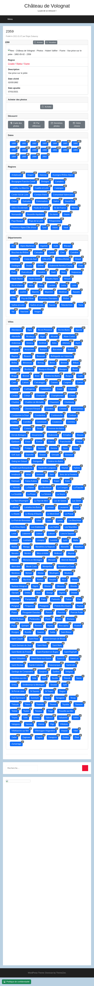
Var (14, 311)
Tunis (81, 304)
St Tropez (50, 690)
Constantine (41, 414)
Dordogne (17, 265)
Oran (39, 592)
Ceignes (72, 388)
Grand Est (70, 200)
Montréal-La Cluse (67, 565)
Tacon (48, 697)
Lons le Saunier (68, 533)
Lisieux (40, 533)
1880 (15, 142)
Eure (14, 271)
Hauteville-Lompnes (47, 467)
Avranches (30, 349)
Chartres (16, 401)
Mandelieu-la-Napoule (46, 546)
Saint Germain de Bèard (55, 638)
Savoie (53, 304)
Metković (59, 552)
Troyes (15, 717)
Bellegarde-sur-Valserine (62, 355)
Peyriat (81, 605)
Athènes (66, 342)
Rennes (39, 625)
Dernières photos (58, 124)
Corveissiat (42, 421)
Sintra (15, 684)
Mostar (41, 572)
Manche (36, 291)
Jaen (52, 473)
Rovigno (16, 631)
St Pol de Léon (19, 690)
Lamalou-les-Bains (33, 506)
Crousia (16, 427)
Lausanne (65, 506)
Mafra (76, 539)
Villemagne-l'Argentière (46, 730)
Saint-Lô (61, 657)
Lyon (66, 539)
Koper (57, 480)
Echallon (68, 434)
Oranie (67, 213)
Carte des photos (17, 124)
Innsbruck (17, 473)
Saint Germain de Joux (22, 644)
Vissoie (65, 730)
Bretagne (46, 181)
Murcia (75, 207)
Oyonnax (16, 598)
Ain (14, 245)
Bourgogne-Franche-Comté (24, 181)
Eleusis (81, 434)
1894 (15, 156)
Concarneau (78, 408)
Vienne (42, 723)
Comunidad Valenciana (64, 194)
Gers (64, 271)
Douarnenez (38, 434)
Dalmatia (27, 200)
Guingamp (38, 460)
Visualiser (52, 42)
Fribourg (16, 447)
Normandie (17, 213)
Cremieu (72, 421)
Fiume (27, 64)
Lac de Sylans (61, 500)
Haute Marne (18, 278)
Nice (65, 579)
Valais (55, 227)
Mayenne (49, 291)
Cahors (26, 381)
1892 (66, 149)
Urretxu (37, 717)
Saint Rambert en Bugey (48, 651)
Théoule (16, 703)
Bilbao (76, 362)
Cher (63, 251)
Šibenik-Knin (67, 304)
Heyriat (65, 467)
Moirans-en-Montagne (33, 559)
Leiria (64, 284)
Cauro (60, 388)
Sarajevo (43, 671)
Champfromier (58, 395)
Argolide (44, 245)
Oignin (36, 585)
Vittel (76, 730)
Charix (73, 395)
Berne (53, 362)
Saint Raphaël (71, 651)
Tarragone (61, 697)
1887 (15, 149)
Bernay (41, 362)
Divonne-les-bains (56, 427)
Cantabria (60, 181)
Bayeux (16, 355)
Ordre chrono (77, 124)
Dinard (78, 258)
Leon (50, 519)
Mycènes (28, 579)
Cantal (52, 251)
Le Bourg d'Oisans (34, 513)
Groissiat (69, 454)
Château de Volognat (47, 6)
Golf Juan (16, 454)
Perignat (16, 605)
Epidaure (16, 441)
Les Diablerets (38, 526)
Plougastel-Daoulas (32, 611)
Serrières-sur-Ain (20, 677)
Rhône (67, 297)
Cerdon (16, 395)
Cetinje (28, 395)
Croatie (11, 64)
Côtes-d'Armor (64, 258)
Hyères (78, 467)
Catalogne (59, 187)
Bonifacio (29, 368)
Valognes (16, 723)
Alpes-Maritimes (28, 245)
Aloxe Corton (70, 335)
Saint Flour (34, 638)
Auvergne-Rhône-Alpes (64, 174)
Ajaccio (80, 329)
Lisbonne (27, 533)
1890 (45, 149)
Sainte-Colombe (37, 664)
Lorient (15, 539)
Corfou (15, 421)
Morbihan (64, 291)
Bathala (72, 349)
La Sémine (47, 493)
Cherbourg (70, 401)
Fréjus (80, 441)
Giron (76, 447)
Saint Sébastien (19, 657)
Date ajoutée (14, 88)
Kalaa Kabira (31, 480)
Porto (59, 618)
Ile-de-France (60, 207)
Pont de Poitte (77, 611)
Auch (79, 342)
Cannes (55, 381)
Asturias (44, 174)
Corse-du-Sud (31, 258)
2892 (45, 156)
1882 (35, 142)
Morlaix (29, 572)
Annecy (30, 342)
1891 (56, 149)
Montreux (16, 572)
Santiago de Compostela (23, 671)
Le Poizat (70, 513)
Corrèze (16, 258)
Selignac (70, 671)
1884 (56, 142)
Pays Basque (18, 220)
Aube (56, 245)
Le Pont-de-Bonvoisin (22, 519)
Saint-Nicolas (18, 664)
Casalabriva (47, 388)
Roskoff (78, 625)
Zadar (15, 736)
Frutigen (29, 447)
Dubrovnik (53, 434)
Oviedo (75, 592)
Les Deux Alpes (19, 526)
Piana (15, 611)
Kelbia (46, 480)
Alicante (55, 335)
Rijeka (19, 64)
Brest (38, 375)
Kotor (68, 480)
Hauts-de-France (42, 207)
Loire (75, 284)
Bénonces (28, 362)
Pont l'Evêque (18, 618)
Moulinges (54, 572)
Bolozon (16, 368)
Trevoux (39, 710)
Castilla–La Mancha (21, 187)
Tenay (73, 697)
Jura (41, 284)
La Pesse (32, 493)
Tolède (15, 710)
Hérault (68, 278)
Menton (28, 552)
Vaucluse (25, 311)
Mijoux (15, 559)
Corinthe (27, 421)
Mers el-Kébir (43, 552)
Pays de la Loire (37, 220)
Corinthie (75, 251)
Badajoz (44, 349)
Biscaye (68, 245)
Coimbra (50, 408)
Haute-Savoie (35, 278)
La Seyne (62, 493)
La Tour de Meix (42, 500)
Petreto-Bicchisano (63, 605)
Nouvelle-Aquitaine (36, 213)
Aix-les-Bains (64, 329)
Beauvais (42, 355)
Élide (81, 265)
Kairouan (16, 480)
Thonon (54, 703)
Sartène (57, 671)
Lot (14, 291)
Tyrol (45, 227)
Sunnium (35, 697)
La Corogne (63, 487)
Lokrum (52, 533)
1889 (35, 149)
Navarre (77, 291)
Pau (79, 598)
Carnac (81, 381)
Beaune (28, 355)
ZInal (78, 736)
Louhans (28, 539)
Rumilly (29, 631)
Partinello (56, 598)
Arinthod (43, 342)
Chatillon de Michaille (35, 401)
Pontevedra (35, 618)
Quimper (25, 625)
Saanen (41, 631)
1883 (45, 142)
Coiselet (63, 408)
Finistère (42, 271)
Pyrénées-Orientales (49, 297)
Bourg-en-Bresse (47, 368)
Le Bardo (16, 513)
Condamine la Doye (21, 414)
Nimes (75, 579)
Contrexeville (57, 414)
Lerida (60, 519)
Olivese (48, 585)
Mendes (16, 552)
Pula (14, 625)
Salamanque (55, 664)
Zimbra (66, 736)
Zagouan (27, 736)
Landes (53, 284)
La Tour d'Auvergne (21, 500)
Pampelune (31, 598)
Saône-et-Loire (19, 304)
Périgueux (30, 605)
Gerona (55, 447)
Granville (30, 454)
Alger (43, 335)
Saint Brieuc (67, 631)
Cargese (68, 381)
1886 (76, 142)
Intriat (29, 473)
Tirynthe (66, 703)
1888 (25, 149)
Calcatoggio (40, 381)
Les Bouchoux (76, 519)
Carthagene (30, 388)
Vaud (67, 227)
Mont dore (17, 565)
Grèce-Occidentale (20, 207)
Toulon (27, 710)
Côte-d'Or (47, 258)
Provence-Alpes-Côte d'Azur (25, 227)
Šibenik (68, 677)
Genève (42, 447)
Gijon (66, 447)
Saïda (53, 631)
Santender (71, 664)
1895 (25, 156)
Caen (15, 381)
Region (11, 60)
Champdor (41, 395)
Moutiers (68, 572)
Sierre (79, 677)
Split (65, 684)
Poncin (49, 611)
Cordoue (73, 414)
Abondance (17, 329)
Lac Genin (77, 500)
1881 (25, 142)
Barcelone (58, 349)
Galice (57, 200)
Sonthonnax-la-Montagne (34, 684)
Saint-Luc (75, 657)
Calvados (39, 251)
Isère (32, 284)
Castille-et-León (42, 187)
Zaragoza (53, 736)
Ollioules (61, 585)
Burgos (69, 375)
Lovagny (41, 539)
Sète (35, 677)
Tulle (26, 717)
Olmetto (74, 585)
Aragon (31, 174)
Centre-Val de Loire (21, 194)
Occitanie (54, 213)
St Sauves (35, 690)
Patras (69, 598)
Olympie (16, 592)
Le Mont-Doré (54, 513)
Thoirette (40, 703)
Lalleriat (16, 506)
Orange (50, 592)
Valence (50, 717)
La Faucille (79, 487)
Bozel (76, 368)
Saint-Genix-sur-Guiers (42, 657)
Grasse (43, 454)
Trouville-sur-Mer (67, 710)
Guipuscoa (76, 271)
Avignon (16, 349)
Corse (15, 200)
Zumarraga (17, 743)
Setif (45, 677)
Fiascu (52, 441)
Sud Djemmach (19, 697)
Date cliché (13, 79)
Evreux (40, 441)
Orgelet (63, 592)
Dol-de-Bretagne (20, 434)
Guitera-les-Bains (56, 460)
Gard (54, 271)
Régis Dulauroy (32, 36)
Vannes (30, 723)
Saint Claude (18, 638)
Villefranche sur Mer (21, 730)
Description (13, 69)
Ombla (28, 592)
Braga (15, 375)
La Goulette (17, 493)
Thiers (28, 703)
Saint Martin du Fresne (22, 651)
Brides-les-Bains (53, 375)
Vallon (76, 717)
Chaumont (55, 401)
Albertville (17, 335)
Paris (44, 598)
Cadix (81, 375)
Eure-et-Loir (27, 271)
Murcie (15, 579)
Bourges (63, 368)
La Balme (30, 487)
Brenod (27, 375)
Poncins (62, 611)
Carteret (16, 388)
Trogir (51, 710)
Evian (28, 441)
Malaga (27, 546)
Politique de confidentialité (17, 982)
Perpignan (45, 605)
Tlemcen (79, 703)
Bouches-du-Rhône (21, 251)
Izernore (40, 473)
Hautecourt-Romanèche (23, 467)
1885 (66, 142)
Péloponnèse (55, 220)
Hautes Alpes (53, 278)
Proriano (71, 618)
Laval (77, 506)
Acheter (40, 42)
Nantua (41, 579)
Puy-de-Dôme (28, 297)
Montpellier (48, 565)
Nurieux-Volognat (20, 585)
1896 (35, 156)
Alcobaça (31, 335)
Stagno (63, 690)
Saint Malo (42, 644)
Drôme (41, 265)
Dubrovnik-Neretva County (61, 265)
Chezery (16, 408)
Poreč (48, 618)
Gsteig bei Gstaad (20, 460)
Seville (55, 677)
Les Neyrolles (71, 526)
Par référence (36, 124)
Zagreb (40, 736)
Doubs (29, 265)
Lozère (24, 291)
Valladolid (64, 717)
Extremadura (42, 200)
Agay (30, 329)
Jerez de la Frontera (69, 473)
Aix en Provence (46, 329)
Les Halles (55, 526)
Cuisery (28, 427)
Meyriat (72, 552)
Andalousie (17, 174)
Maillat (15, 546)
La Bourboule (46, 487)
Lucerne (54, 539)
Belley (15, 362)
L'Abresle (16, 487)
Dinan (40, 427)
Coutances (57, 421)
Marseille (65, 546)
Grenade (56, 454)
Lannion (51, 506)
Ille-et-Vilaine (18, 284)
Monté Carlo (32, 565)
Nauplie (53, 579)
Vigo (53, 723)
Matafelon (80, 546)
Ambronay (17, 342)
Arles (55, 342)
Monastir (52, 559)
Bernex (65, 362)
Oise (14, 297)
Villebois (64, 723)
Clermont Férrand (33, 408)
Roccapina (64, 625)
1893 (76, 149)
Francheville (66, 441)
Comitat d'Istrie (41, 194)
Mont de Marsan (69, 559)
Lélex (39, 519)
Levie (15, 533)
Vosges (38, 311)
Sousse (54, 684)
